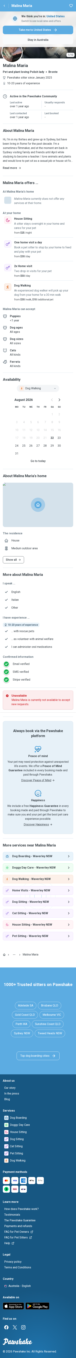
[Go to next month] (59, 399)
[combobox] (38, 388)
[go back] (4, 5)
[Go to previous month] (52, 399)
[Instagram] (23, 1327)
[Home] (4, 954)
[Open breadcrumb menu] (14, 954)
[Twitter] (14, 1327)
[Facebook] (6, 1327)
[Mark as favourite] (71, 5)
